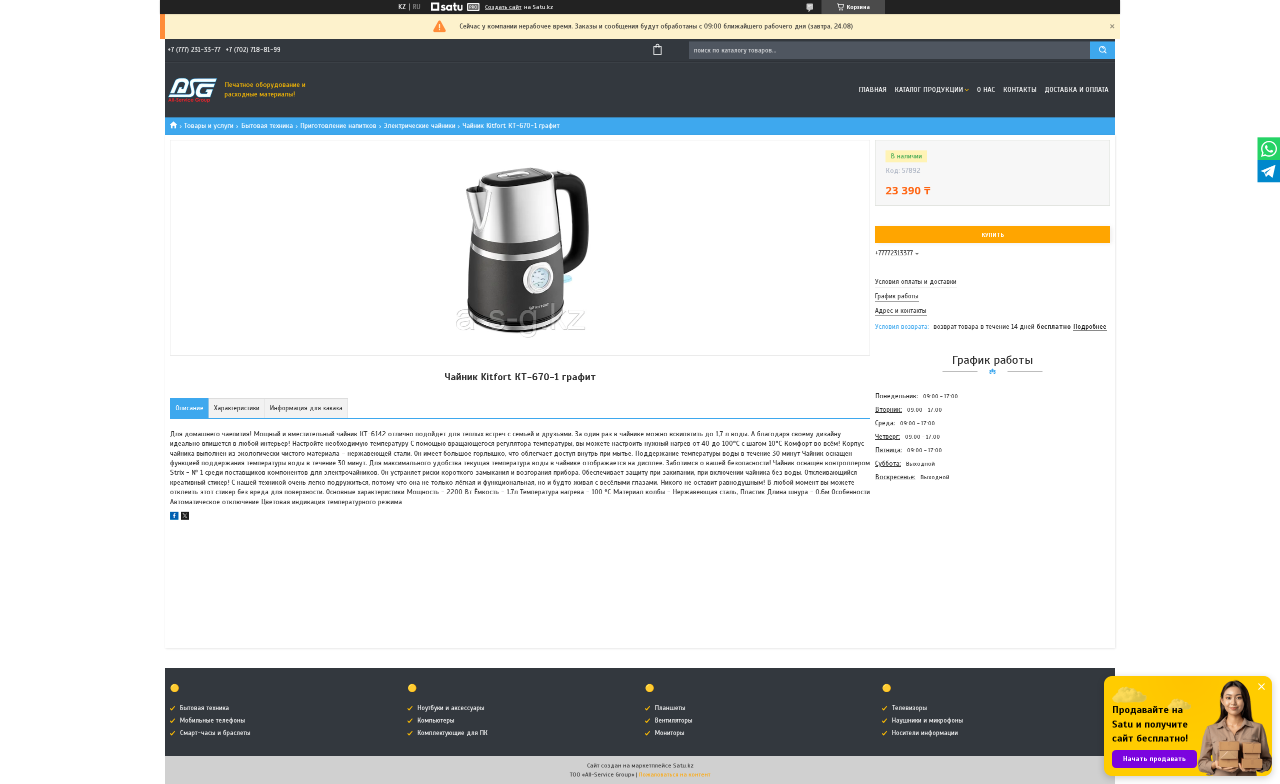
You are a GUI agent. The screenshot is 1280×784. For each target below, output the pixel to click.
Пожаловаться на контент (674, 774)
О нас (986, 89)
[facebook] (174, 517)
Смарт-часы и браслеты (215, 733)
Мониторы (669, 733)
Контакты (1019, 89)
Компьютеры (436, 721)
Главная (872, 89)
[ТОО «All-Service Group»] (193, 90)
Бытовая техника (267, 125)
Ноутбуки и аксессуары (451, 708)
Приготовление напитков (338, 125)
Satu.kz (683, 765)
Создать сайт (503, 6)
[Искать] (1102, 50)
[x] (185, 517)
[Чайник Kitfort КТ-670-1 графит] (911, 538)
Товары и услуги (209, 125)
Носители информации (925, 733)
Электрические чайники (420, 125)
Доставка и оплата (1076, 89)
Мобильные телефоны (212, 721)
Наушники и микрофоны (927, 721)
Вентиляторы (673, 721)
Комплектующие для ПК (453, 733)
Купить (993, 234)
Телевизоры (909, 708)
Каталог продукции (928, 89)
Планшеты (670, 708)
